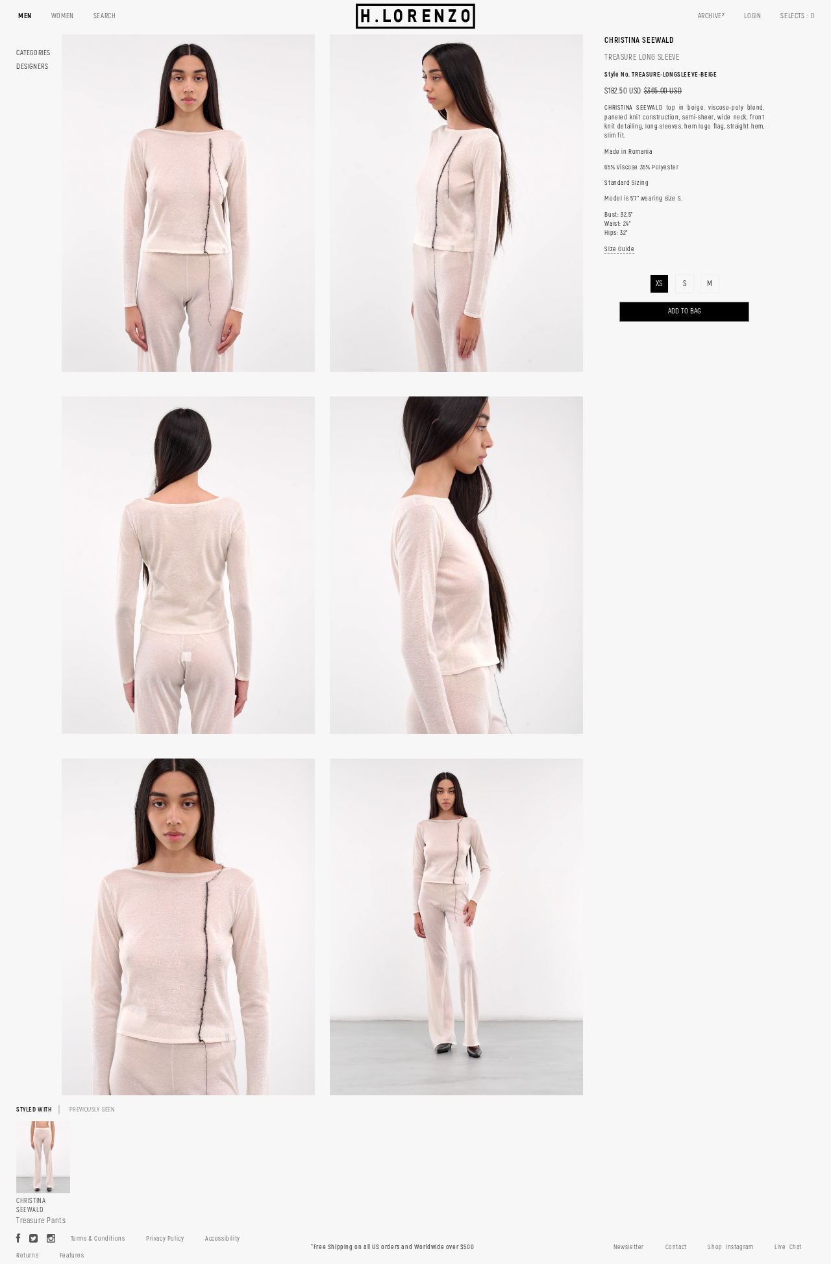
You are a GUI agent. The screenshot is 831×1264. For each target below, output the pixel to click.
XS (659, 284)
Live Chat (788, 1247)
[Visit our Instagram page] (51, 1239)
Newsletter (629, 1247)
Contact (676, 1247)
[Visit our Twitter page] (34, 1239)
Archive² (711, 16)
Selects (797, 16)
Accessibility (222, 1239)
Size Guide (619, 249)
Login (752, 16)
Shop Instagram (730, 1247)
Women (62, 16)
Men (25, 16)
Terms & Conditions (98, 1239)
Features (72, 1255)
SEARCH (104, 16)
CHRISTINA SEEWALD (638, 40)
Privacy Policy (165, 1239)
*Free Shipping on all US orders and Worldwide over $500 (392, 1247)
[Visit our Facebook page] (18, 1239)
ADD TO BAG (684, 311)
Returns (27, 1255)
